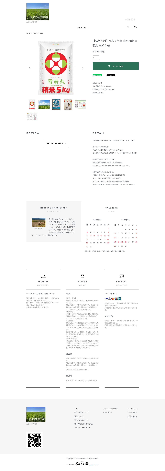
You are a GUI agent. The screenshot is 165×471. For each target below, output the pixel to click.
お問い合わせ (132, 416)
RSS (105, 412)
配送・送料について (81, 412)
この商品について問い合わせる (104, 89)
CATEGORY (82, 27)
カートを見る (132, 412)
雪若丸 (41, 33)
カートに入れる (117, 66)
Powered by (70, 464)
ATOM (110, 412)
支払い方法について (81, 420)
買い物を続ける (98, 92)
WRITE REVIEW (55, 143)
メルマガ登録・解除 (110, 408)
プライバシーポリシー (82, 427)
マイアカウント (129, 19)
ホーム (28, 33)
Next (82, 68)
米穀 (35, 33)
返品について (97, 83)
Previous (29, 68)
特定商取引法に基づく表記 (102, 86)
